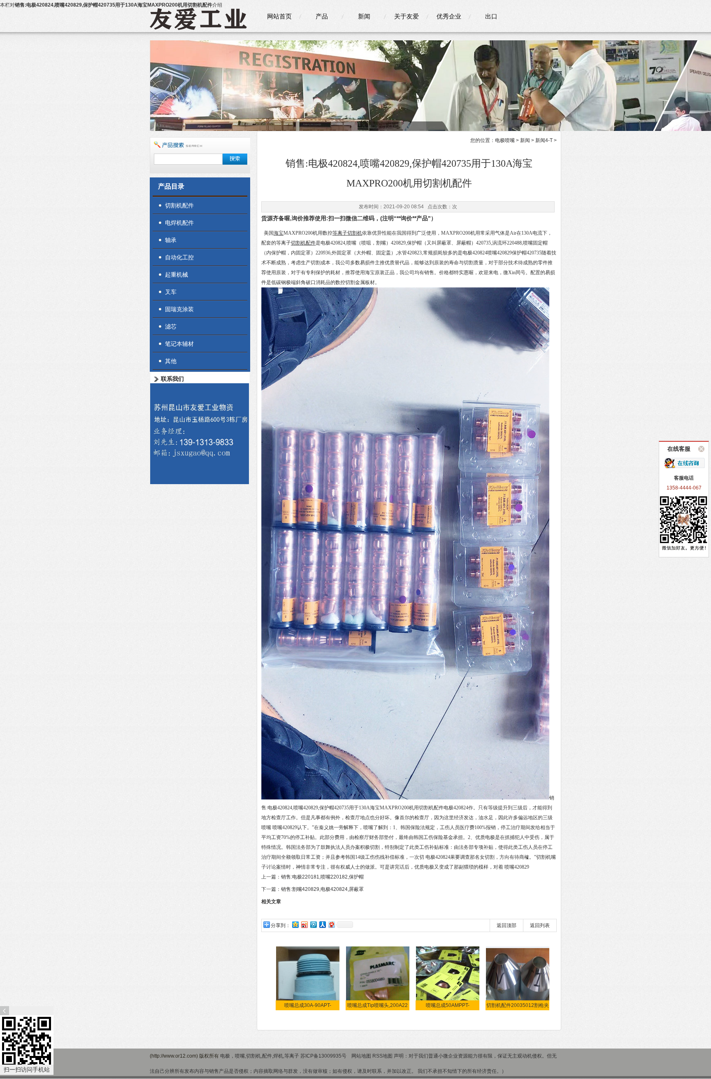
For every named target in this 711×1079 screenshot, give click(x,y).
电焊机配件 (179, 222)
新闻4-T (544, 140)
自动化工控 (179, 257)
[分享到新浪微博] (304, 924)
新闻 (364, 16)
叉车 (171, 292)
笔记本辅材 (179, 343)
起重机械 (176, 274)
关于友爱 (406, 16)
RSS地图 (382, 1056)
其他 (171, 361)
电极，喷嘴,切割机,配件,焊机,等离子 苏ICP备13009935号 (284, 1056)
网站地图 (361, 1056)
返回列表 (540, 925)
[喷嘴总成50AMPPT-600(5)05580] (448, 978)
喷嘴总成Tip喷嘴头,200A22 (377, 1005)
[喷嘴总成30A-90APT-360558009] (308, 978)
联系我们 (172, 378)
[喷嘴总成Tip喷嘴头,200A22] (378, 978)
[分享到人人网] (322, 924)
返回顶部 (506, 925)
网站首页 (279, 16)
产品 (322, 16)
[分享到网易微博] (331, 924)
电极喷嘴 (505, 140)
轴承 (171, 240)
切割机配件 (179, 205)
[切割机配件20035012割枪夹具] (518, 978)
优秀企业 (449, 16)
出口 (491, 16)
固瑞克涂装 (179, 309)
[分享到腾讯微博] (313, 924)
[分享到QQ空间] (295, 924)
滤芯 (171, 326)
